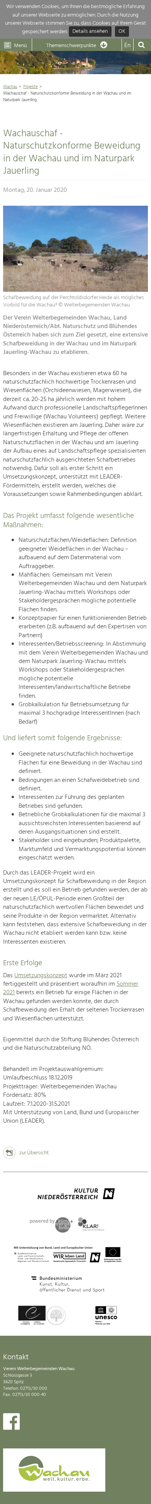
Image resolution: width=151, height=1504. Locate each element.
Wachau (10, 86)
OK (121, 31)
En (127, 46)
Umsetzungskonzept (40, 976)
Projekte (30, 86)
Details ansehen (90, 31)
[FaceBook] (11, 1423)
